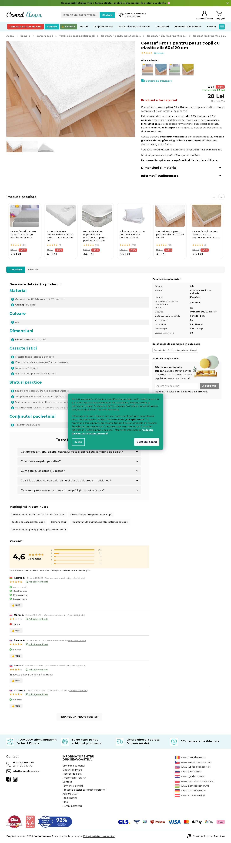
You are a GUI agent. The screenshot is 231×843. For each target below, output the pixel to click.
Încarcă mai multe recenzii (79, 717)
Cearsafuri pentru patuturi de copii (91, 514)
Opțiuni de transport (159, 81)
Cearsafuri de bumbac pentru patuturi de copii (100, 522)
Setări (78, 442)
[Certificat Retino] (55, 821)
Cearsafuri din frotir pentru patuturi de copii (38, 514)
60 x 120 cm (196, 324)
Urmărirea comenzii (74, 765)
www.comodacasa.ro (193, 757)
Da (191, 307)
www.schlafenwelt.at (193, 795)
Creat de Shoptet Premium (209, 836)
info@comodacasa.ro (26, 771)
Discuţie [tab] (33, 269)
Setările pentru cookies (85, 426)
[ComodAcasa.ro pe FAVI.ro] (14, 821)
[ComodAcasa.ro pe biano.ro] (30, 821)
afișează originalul (76, 578)
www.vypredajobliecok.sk (195, 766)
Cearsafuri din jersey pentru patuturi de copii (39, 529)
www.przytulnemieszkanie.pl (197, 781)
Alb (192, 286)
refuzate (77, 430)
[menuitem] (25, 26)
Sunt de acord (147, 441)
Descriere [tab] (16, 269)
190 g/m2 (195, 297)
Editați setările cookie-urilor (99, 836)
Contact (67, 781)
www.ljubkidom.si (191, 771)
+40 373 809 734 (23, 762)
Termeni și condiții (73, 785)
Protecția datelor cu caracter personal (84, 789)
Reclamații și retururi (74, 777)
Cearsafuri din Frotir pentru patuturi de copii (175, 350)
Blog (65, 802)
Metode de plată (72, 773)
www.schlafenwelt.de (193, 790)
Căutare (107, 15)
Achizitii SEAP (71, 793)
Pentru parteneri (72, 806)
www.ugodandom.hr (193, 776)
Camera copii (58, 522)
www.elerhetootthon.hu (195, 785)
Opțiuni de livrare (72, 769)
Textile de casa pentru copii (28, 522)
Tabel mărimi (70, 797)
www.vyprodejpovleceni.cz (196, 762)
